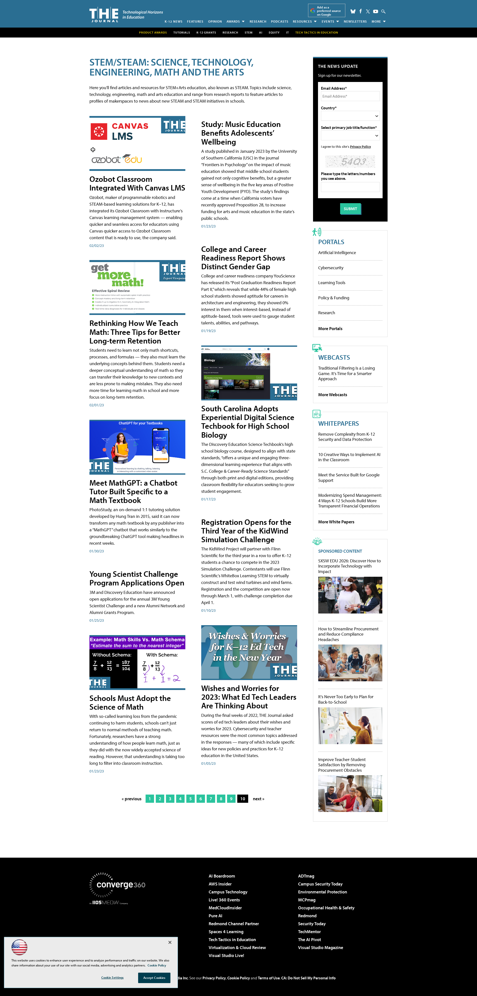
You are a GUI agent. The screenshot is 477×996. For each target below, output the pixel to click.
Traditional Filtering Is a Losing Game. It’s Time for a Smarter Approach (346, 373)
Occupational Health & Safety (326, 908)
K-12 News (174, 21)
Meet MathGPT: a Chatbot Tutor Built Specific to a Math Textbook (133, 491)
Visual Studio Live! (226, 955)
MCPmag (307, 900)
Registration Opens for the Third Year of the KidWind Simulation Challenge (246, 530)
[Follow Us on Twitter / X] (368, 11)
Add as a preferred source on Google (329, 10)
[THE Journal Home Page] (126, 14)
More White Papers (336, 522)
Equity (274, 32)
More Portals (330, 328)
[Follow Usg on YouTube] (375, 11)
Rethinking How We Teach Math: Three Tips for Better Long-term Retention (134, 331)
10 (242, 799)
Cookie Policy (238, 977)
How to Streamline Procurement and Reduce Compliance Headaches (348, 634)
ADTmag (306, 876)
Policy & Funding (333, 298)
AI (260, 32)
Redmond (307, 916)
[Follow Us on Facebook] (360, 11)
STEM (249, 32)
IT (287, 32)
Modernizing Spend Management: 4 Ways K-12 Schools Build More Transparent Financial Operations (350, 500)
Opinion (215, 21)
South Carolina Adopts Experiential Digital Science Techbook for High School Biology (247, 421)
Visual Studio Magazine (320, 947)
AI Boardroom (222, 876)
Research (258, 21)
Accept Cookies (154, 978)
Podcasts (279, 21)
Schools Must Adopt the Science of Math (130, 702)
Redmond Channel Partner (234, 923)
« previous (132, 799)
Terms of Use (269, 977)
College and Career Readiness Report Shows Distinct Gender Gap (243, 257)
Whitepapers (338, 423)
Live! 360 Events (224, 900)
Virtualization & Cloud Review (237, 947)
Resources (302, 21)
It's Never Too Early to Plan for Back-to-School (345, 699)
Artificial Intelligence (337, 252)
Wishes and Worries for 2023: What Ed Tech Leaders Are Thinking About (248, 696)
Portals (331, 241)
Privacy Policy (360, 146)
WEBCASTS (334, 357)
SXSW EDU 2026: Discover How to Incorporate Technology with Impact (349, 566)
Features (195, 21)
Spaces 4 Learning (226, 931)
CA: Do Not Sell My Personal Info (308, 977)
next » (258, 799)
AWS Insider (220, 884)
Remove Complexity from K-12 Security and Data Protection (346, 436)
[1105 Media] (119, 930)
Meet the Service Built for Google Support (349, 477)
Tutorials (181, 32)
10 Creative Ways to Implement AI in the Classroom (349, 457)
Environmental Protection (322, 892)
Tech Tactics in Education (232, 939)
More (376, 21)
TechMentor (309, 931)
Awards (233, 21)
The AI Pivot (309, 939)
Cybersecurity (330, 267)
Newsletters (355, 21)
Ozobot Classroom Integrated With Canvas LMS (137, 183)
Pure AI (215, 916)
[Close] (169, 942)
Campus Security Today (320, 884)
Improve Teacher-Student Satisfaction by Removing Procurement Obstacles (342, 765)
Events (328, 21)
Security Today (312, 923)
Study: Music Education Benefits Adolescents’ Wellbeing (241, 132)
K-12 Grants (206, 32)
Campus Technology (228, 892)
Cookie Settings (112, 977)
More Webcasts (332, 394)
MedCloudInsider (225, 908)
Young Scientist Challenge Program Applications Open (136, 578)
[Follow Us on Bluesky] (353, 11)
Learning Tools (331, 282)
